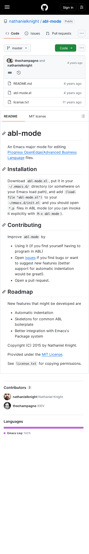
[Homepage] (44, 7)
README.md (22, 83)
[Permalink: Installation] (4, 169)
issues (30, 257)
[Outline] (83, 116)
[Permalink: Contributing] (4, 225)
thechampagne (26, 60)
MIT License (52, 354)
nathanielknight (24, 21)
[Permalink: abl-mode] (4, 133)
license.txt (21, 102)
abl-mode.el (22, 93)
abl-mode (51, 21)
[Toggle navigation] (7, 7)
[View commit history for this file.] (19, 73)
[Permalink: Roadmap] (4, 291)
